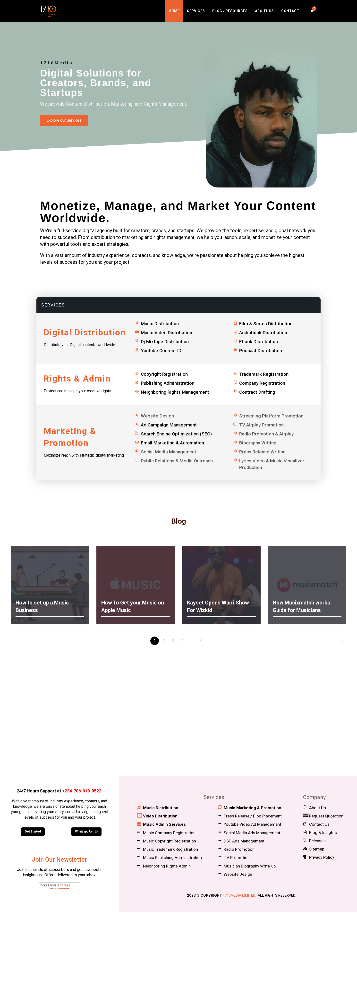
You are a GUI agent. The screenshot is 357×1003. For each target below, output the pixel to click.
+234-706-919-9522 (81, 790)
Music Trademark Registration (170, 849)
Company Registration (262, 383)
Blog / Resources (230, 11)
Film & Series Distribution (265, 323)
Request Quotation (326, 816)
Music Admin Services (164, 824)
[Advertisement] (178, 730)
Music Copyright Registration (169, 841)
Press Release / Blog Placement (253, 816)
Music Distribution (160, 323)
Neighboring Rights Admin (167, 866)
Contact (290, 11)
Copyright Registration (164, 374)
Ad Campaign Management (169, 425)
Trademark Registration (264, 374)
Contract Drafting (257, 392)
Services (196, 11)
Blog (178, 521)
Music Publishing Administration (172, 857)
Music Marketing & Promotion (252, 807)
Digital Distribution (85, 333)
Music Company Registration (169, 832)
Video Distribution (160, 816)
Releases (317, 840)
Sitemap (316, 849)
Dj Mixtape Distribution (165, 341)
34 (202, 641)
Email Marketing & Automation (172, 443)
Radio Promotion (239, 849)
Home (174, 11)
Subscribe (59, 888)
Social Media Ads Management (252, 832)
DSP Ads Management (244, 841)
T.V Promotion (237, 857)
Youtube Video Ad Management (252, 824)
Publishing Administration (167, 383)
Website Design (238, 874)
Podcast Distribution (260, 350)
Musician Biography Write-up (250, 866)
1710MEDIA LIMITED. (239, 895)
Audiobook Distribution (263, 332)
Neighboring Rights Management (175, 392)
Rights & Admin (77, 379)
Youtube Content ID (161, 350)
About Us (264, 11)
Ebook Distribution (258, 341)
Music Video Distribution (166, 332)
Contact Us (319, 824)
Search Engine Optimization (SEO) (176, 434)
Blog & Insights (323, 832)
